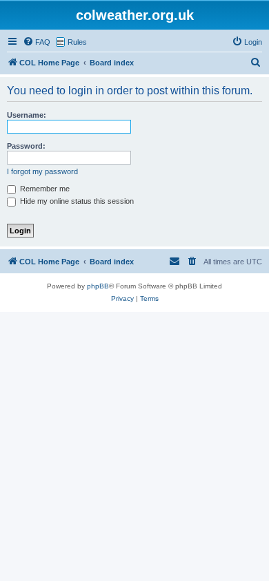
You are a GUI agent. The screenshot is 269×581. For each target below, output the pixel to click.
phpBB (98, 286)
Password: (26, 146)
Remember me (44, 188)
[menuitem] (36, 42)
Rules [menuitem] (77, 42)
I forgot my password (42, 171)
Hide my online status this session (76, 201)
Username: (26, 115)
